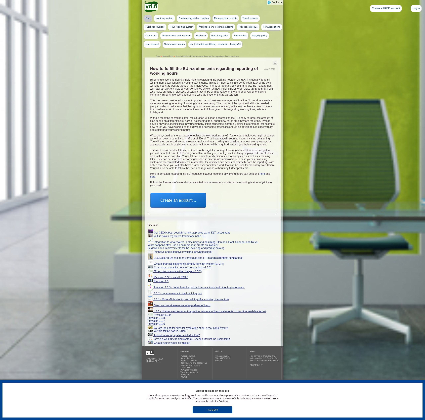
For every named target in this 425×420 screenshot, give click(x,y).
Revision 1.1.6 (156, 323)
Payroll (183, 377)
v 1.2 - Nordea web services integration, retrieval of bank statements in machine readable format (209, 311)
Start (147, 18)
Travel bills (185, 367)
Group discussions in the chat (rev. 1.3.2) (177, 271)
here (262, 173)
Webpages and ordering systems (216, 26)
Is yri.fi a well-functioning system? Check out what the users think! (191, 339)
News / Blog (168, 56)
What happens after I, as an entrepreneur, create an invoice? (183, 245)
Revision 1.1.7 (156, 320)
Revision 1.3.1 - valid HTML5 (170, 277)
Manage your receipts (225, 18)
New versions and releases (176, 35)
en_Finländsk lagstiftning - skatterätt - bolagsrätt (215, 44)
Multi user (201, 35)
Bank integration (219, 35)
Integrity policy (259, 35)
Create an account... (178, 200)
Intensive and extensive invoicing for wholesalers (182, 251)
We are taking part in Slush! (169, 331)
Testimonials (240, 35)
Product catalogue (248, 26)
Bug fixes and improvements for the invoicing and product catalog (186, 248)
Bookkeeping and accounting (193, 18)
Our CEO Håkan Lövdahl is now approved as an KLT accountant (191, 232)
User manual (152, 44)
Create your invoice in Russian (171, 342)
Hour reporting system (181, 26)
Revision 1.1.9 (162, 314)
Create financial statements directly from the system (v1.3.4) (188, 263)
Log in (416, 8)
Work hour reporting (189, 372)
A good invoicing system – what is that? (176, 335)
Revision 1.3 (161, 281)
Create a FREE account (386, 8)
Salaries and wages (174, 44)
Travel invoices (250, 18)
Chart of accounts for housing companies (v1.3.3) (182, 267)
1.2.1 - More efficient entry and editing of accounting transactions (191, 299)
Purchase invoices (155, 26)
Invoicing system (164, 18)
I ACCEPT (212, 410)
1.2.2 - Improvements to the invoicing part (177, 293)
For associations (271, 26)
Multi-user (184, 374)
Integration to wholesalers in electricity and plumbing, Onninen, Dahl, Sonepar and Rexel (205, 242)
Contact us (151, 35)
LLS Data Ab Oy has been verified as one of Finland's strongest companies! (197, 257)
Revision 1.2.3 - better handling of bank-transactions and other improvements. (199, 287)
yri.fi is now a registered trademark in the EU (179, 236)
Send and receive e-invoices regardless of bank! (182, 305)
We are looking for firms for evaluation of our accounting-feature (190, 328)
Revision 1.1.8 (156, 317)
